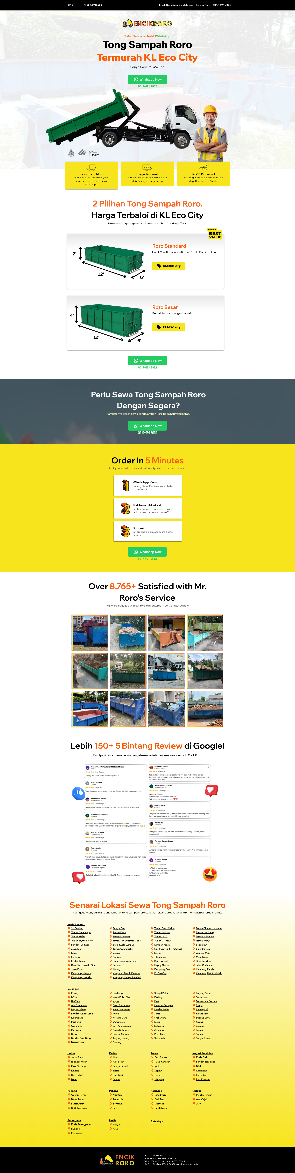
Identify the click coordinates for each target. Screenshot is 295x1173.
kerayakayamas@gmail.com (163, 1158)
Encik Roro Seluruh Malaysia (176, 4)
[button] (96, 5)
